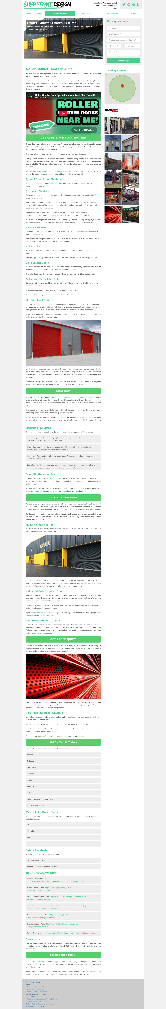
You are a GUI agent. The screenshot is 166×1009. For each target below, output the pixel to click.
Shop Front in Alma (33, 982)
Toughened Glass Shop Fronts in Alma (42, 999)
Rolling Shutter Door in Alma (36, 994)
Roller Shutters (60, 13)
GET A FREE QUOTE (63, 639)
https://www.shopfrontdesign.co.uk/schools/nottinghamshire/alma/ (70, 933)
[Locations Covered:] (25, 2)
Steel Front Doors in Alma (37, 992)
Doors (39, 13)
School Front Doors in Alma (36, 1006)
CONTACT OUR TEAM (63, 497)
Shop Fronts (86, 13)
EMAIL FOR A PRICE (63, 955)
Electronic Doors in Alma (36, 987)
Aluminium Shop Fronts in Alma (39, 1001)
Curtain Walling (112, 13)
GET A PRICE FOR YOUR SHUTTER (63, 137)
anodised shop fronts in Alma (52, 171)
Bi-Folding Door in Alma (36, 989)
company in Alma (56, 478)
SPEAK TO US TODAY (63, 742)
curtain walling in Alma (44, 613)
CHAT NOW (63, 390)
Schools (134, 13)
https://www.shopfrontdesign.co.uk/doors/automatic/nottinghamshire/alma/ (56, 881)
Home (29, 13)
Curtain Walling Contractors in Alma (39, 1004)
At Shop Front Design (35, 962)
